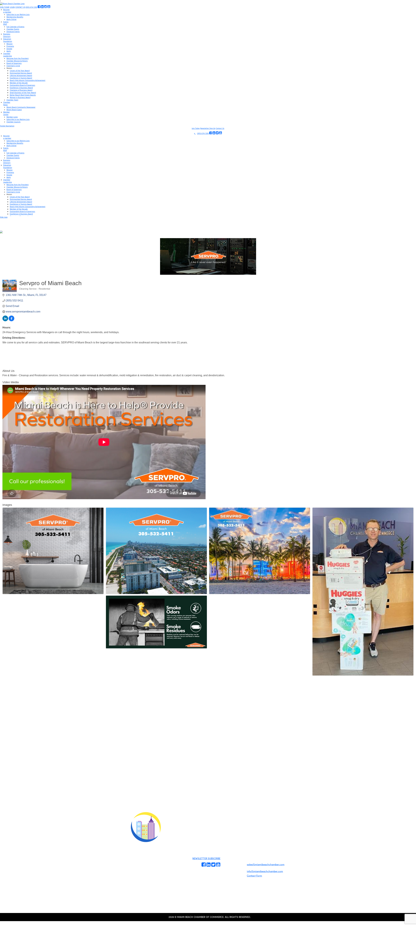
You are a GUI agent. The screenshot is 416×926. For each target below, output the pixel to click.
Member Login (12, 117)
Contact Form (254, 875)
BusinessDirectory (6, 35)
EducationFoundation (7, 40)
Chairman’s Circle (13, 66)
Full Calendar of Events (15, 27)
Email (23, 788)
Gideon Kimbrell (145, 883)
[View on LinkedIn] (5, 320)
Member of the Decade (19, 83)
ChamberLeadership (7, 54)
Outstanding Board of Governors (22, 85)
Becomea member (7, 10)
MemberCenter (6, 113)
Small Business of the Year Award (23, 92)
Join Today (196, 128)
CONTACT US (20, 7)
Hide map (3, 217)
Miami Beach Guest (14, 109)
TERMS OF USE (248, 829)
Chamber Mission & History (17, 61)
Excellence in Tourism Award (21, 78)
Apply (8, 51)
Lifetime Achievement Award (21, 75)
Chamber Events (12, 29)
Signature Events (13, 31)
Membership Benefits (14, 17)
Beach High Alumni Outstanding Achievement (27, 80)
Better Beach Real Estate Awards (23, 95)
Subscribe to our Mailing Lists (18, 14)
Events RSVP (226, 856)
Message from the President (17, 58)
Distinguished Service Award (21, 73)
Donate (9, 48)
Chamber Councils (13, 122)
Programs (10, 46)
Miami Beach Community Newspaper (20, 107)
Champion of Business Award (21, 90)
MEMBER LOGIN (235, 826)
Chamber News (239, 868)
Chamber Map (239, 876)
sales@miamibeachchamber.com (265, 864)
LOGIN (12, 7)
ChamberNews (6, 103)
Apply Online (11, 19)
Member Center (239, 872)
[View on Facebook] (11, 320)
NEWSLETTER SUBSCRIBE (206, 858)
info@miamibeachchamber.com (265, 871)
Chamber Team (12, 100)
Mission (9, 44)
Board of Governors (14, 63)
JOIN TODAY (4, 7)
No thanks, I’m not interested (67, 817)
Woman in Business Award (20, 97)
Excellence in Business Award (21, 88)
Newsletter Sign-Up (207, 128)
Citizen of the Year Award (20, 70)
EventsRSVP (5, 23)
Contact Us (220, 128)
